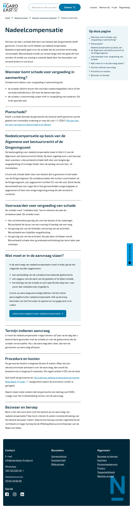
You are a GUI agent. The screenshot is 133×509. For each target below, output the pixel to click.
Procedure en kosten (100, 71)
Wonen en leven (21, 18)
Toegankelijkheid (106, 472)
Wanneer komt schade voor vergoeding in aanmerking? (104, 38)
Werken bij (104, 7)
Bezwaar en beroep (100, 75)
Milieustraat (57, 464)
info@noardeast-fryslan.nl (19, 460)
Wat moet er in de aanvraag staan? (107, 63)
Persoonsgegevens (107, 464)
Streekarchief (58, 460)
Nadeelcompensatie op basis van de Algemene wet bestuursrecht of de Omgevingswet (107, 50)
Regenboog (124, 7)
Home (7, 18)
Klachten (102, 460)
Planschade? (97, 43)
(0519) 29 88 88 (13, 480)
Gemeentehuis (58, 456)
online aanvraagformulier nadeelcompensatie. (36, 313)
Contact (93, 7)
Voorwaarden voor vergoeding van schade (107, 57)
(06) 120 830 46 (14, 470)
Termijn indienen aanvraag (103, 67)
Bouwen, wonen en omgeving (44, 18)
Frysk (114, 7)
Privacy (101, 468)
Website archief (105, 476)
